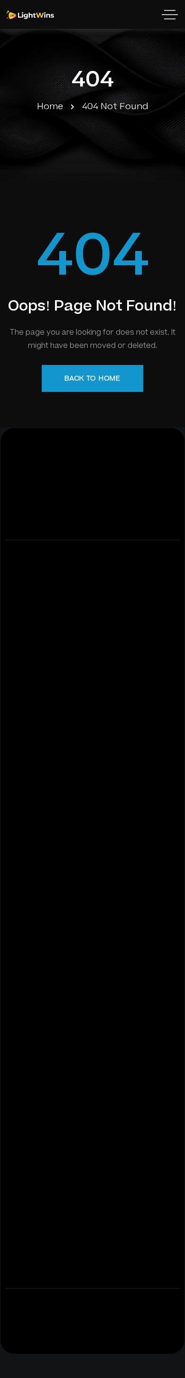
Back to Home (92, 378)
